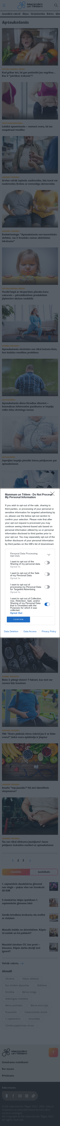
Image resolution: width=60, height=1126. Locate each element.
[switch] (47, 562)
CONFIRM (19, 619)
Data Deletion (11, 631)
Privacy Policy (49, 631)
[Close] (53, 495)
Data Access (30, 631)
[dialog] (30, 563)
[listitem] (30, 554)
